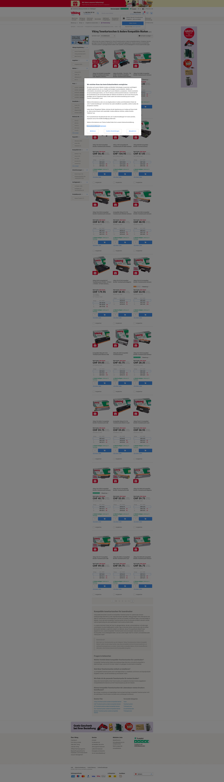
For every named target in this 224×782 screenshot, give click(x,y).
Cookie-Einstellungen (112, 131)
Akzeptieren (132, 131)
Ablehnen (93, 131)
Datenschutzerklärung (93, 126)
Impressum (103, 126)
